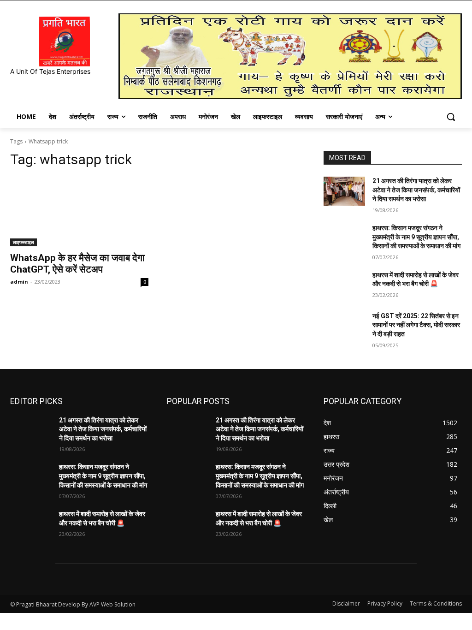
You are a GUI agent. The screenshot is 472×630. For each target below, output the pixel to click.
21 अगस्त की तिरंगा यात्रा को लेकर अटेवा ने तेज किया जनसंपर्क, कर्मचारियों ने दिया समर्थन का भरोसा (416, 189)
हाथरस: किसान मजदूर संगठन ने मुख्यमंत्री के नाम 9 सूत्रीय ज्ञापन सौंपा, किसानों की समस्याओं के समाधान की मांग (416, 237)
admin (19, 281)
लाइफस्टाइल (23, 242)
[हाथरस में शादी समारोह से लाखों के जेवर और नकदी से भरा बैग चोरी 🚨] (344, 285)
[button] (451, 117)
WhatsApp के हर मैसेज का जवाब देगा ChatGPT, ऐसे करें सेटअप (77, 263)
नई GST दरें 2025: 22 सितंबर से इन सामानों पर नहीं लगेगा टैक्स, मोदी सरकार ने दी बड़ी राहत (416, 325)
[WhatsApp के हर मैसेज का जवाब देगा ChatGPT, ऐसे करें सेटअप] (79, 211)
